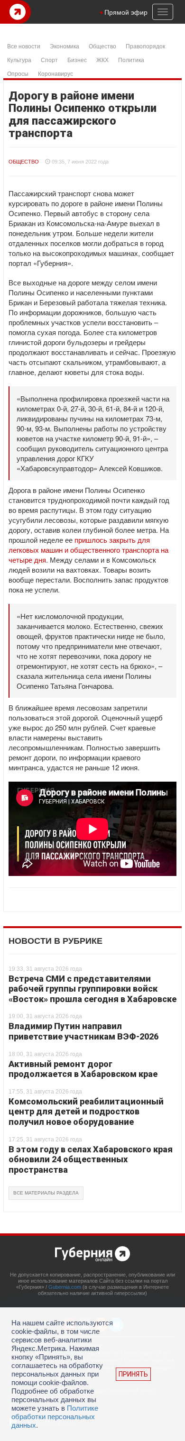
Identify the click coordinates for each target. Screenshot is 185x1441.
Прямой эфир (126, 12)
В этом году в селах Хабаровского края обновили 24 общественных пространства (91, 1159)
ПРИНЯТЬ (133, 1374)
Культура (19, 59)
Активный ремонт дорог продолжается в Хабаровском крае (83, 1069)
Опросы (17, 73)
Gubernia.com (64, 1287)
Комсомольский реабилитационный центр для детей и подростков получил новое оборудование (86, 1111)
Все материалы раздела (46, 1192)
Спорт (49, 59)
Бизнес (77, 59)
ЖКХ (102, 59)
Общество (102, 46)
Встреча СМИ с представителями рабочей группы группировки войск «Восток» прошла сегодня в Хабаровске (92, 989)
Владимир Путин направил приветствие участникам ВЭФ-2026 (83, 1031)
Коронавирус (55, 73)
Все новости (23, 46)
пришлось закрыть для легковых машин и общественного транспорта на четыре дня (88, 550)
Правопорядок (145, 46)
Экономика (64, 46)
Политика (131, 59)
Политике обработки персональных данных (54, 1416)
